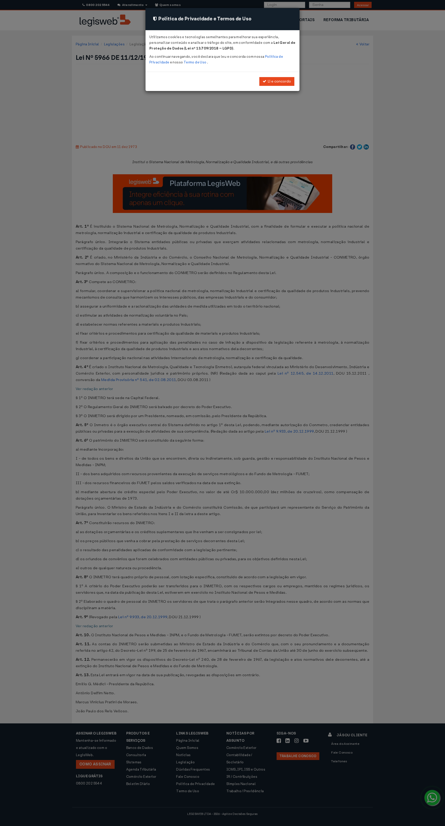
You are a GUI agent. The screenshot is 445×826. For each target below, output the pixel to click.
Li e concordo (278, 81)
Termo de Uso (195, 62)
